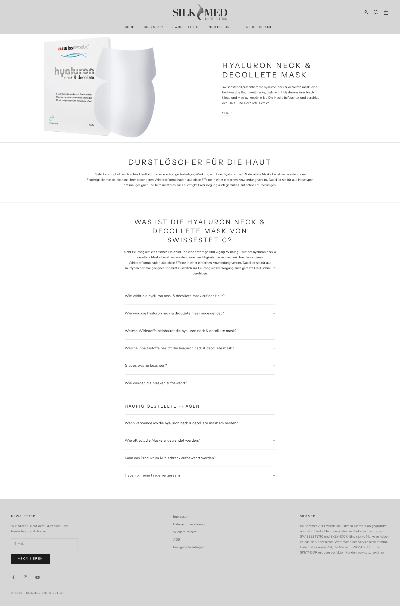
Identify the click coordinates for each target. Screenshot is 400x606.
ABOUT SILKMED (260, 27)
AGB (176, 539)
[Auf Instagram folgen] (25, 577)
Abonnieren (30, 559)
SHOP (130, 27)
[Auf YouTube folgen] (37, 577)
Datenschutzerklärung (189, 524)
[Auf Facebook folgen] (13, 577)
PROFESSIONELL (222, 27)
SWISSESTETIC (185, 27)
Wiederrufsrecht (185, 532)
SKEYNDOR (153, 27)
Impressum (181, 516)
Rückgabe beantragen (188, 547)
